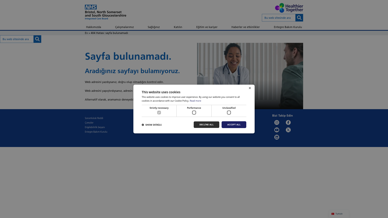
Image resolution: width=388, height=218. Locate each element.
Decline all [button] (206, 124)
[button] (152, 124)
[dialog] (194, 109)
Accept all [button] (234, 124)
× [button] (250, 88)
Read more (195, 100)
